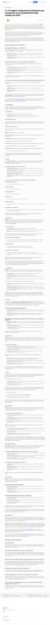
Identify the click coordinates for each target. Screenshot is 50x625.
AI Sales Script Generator (32, 525)
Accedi (30, 2)
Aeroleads (22, 132)
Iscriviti (35, 2)
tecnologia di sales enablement (17, 98)
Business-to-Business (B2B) (24, 534)
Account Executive (30, 529)
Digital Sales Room (14, 261)
